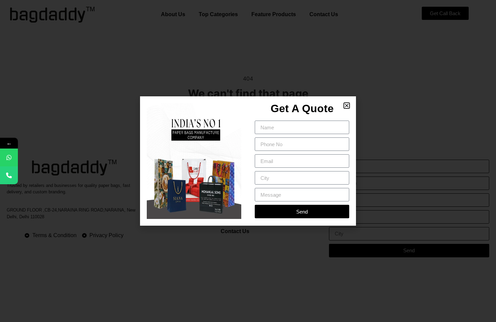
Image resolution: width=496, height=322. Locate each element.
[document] (248, 161)
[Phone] (9, 175)
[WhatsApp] (9, 157)
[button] (346, 105)
